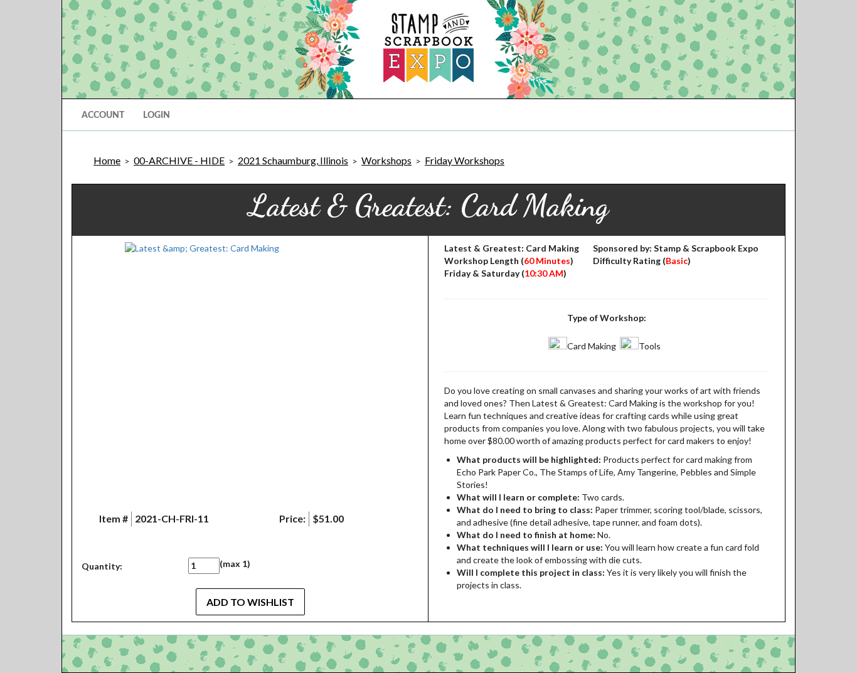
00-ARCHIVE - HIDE (179, 160)
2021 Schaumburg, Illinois (293, 160)
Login (156, 115)
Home (106, 160)
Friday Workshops (464, 160)
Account (103, 115)
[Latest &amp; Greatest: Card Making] (250, 367)
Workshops (386, 160)
